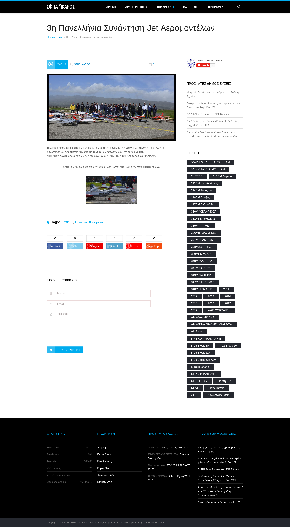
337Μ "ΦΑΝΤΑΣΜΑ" (203, 239)
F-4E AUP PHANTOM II (206, 338)
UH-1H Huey (199, 381)
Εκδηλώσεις (104, 461)
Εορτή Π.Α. (103, 468)
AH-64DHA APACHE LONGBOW (211, 324)
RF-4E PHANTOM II (203, 373)
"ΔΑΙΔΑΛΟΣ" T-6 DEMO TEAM (210, 162)
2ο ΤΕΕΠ (196, 176)
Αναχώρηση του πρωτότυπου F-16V (219, 502)
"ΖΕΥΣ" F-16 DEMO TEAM (208, 169)
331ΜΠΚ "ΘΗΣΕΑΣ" (203, 218)
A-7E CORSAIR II (219, 310)
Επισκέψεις (104, 454)
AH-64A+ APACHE (202, 317)
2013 (211, 296)
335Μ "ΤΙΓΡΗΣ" (201, 225)
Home (50, 37)
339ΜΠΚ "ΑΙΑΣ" (201, 254)
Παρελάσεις (216, 388)
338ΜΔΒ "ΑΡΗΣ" (201, 246)
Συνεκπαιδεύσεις (218, 395)
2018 (68, 222)
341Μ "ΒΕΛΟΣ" (200, 268)
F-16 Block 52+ (200, 352)
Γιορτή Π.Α (224, 381)
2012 (194, 296)
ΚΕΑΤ (194, 388)
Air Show (196, 331)
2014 (228, 296)
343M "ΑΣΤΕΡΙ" (201, 275)
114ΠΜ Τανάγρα (201, 190)
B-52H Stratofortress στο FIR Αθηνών (208, 114)
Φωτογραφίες (106, 475)
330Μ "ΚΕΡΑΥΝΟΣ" (203, 211)
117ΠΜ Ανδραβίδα (202, 204)
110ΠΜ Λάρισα (222, 176)
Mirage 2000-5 (200, 366)
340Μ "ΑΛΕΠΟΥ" (201, 261)
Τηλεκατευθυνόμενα (89, 222)
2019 (194, 310)
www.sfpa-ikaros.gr (133, 522)
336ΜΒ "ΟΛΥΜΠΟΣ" (204, 232)
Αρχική (101, 447)
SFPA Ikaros (82, 64)
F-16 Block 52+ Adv (203, 359)
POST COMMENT (69, 350)
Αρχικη (111, 7)
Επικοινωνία (105, 481)
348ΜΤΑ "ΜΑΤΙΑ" (201, 289)
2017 (228, 303)
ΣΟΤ (194, 395)
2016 (211, 303)
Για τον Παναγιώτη (176, 447)
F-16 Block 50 (228, 345)
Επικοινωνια (215, 7)
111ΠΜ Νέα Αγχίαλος (204, 183)
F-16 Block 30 (200, 345)
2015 (194, 303)
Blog (58, 37)
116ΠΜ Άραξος (200, 197)
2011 (226, 289)
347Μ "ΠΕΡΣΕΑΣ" (202, 282)
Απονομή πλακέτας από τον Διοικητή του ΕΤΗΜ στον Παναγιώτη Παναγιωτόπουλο (220, 491)
